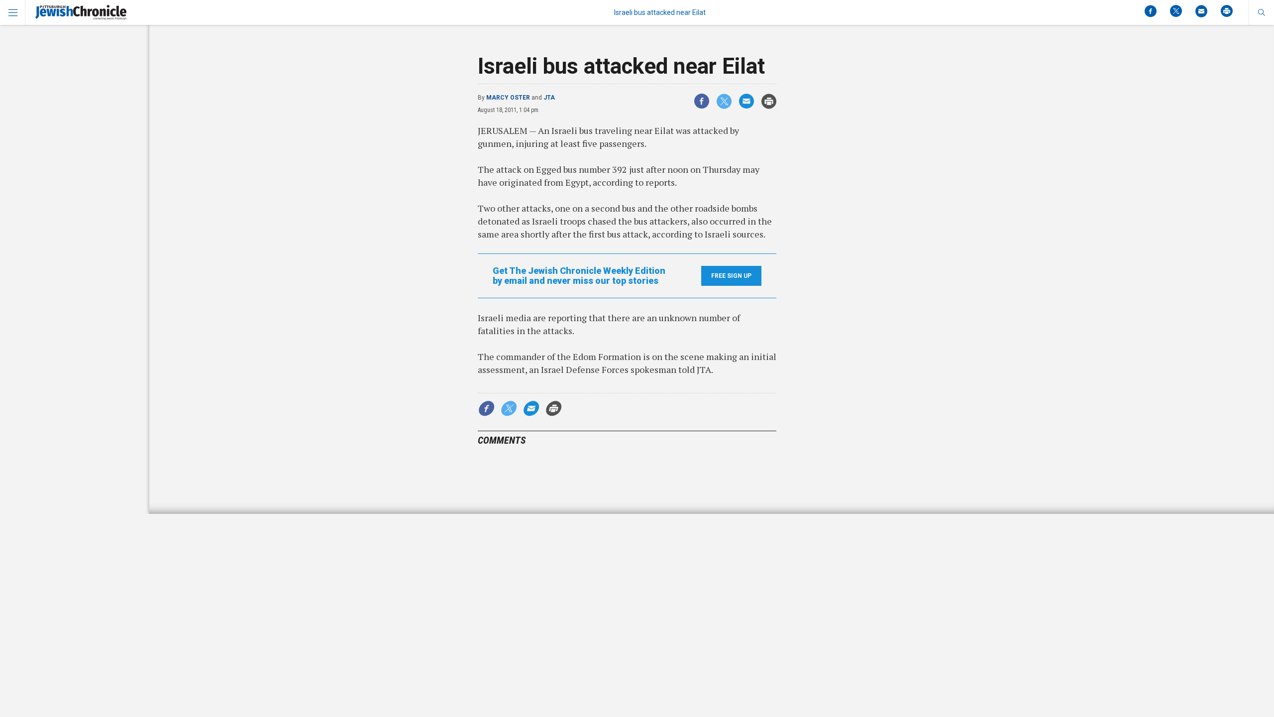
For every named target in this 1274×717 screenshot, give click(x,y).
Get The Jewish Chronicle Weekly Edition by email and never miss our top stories (579, 276)
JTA (549, 97)
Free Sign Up (731, 275)
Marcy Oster (508, 97)
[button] (1261, 12)
